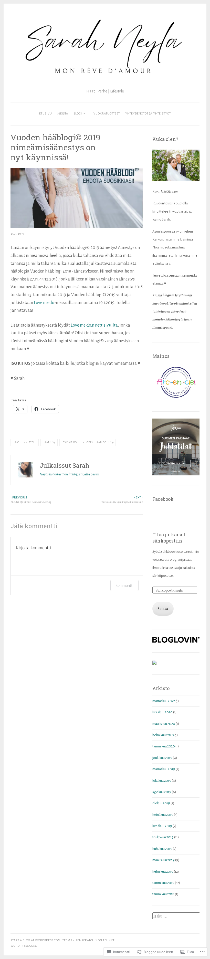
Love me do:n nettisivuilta (94, 325)
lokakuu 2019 (161, 781)
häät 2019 (49, 442)
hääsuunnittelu (25, 442)
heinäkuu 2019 (162, 815)
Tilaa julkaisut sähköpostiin (169, 537)
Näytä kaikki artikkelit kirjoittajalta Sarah (69, 474)
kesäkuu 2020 (162, 712)
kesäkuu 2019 (162, 826)
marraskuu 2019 (163, 769)
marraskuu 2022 (163, 701)
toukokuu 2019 (163, 837)
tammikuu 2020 (163, 746)
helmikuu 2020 (163, 735)
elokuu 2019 (161, 803)
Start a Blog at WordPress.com (35, 940)
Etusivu (45, 113)
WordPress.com (23, 945)
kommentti (124, 585)
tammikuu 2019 (163, 883)
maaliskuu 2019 (163, 860)
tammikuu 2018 (163, 894)
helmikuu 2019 (162, 871)
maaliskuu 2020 (163, 724)
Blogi (78, 113)
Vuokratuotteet (106, 113)
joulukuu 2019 (162, 758)
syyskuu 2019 (161, 792)
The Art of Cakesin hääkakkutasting (30, 500)
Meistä (62, 113)
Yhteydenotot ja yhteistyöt (148, 113)
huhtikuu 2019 (162, 849)
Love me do (44, 302)
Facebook (163, 499)
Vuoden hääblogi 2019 (98, 442)
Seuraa (163, 609)
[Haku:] (176, 916)
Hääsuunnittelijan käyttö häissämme (122, 500)
